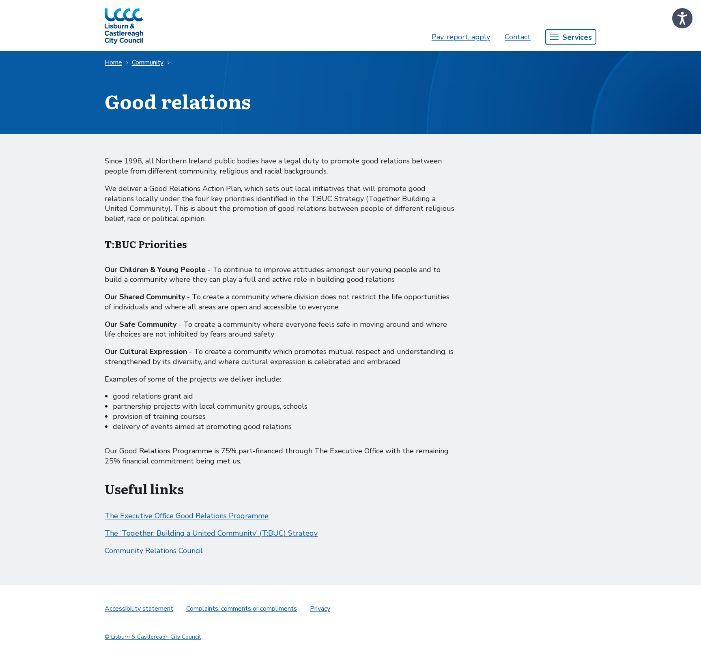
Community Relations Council (154, 550)
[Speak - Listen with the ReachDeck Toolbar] (682, 18)
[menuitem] (460, 37)
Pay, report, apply (461, 37)
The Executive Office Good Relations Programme (187, 516)
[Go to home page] (124, 25)
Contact (518, 37)
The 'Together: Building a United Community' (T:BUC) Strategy (211, 533)
